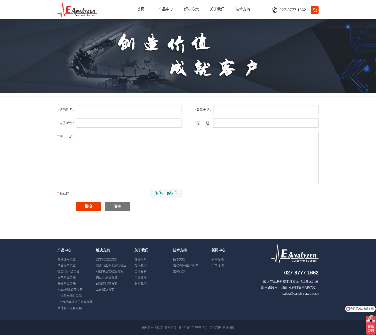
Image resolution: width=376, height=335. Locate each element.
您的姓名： (66, 110)
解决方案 (191, 9)
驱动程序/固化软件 (185, 265)
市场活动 (218, 265)
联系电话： (204, 110)
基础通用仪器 (66, 259)
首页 (140, 9)
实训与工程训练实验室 (111, 265)
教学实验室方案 (106, 259)
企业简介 (140, 259)
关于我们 (217, 9)
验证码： (64, 193)
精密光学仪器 (66, 265)
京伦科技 (228, 327)
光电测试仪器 (66, 277)
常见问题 (179, 271)
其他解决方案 (105, 289)
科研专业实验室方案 (109, 271)
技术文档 (179, 259)
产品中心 (165, 9)
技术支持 (242, 9)
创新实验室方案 (106, 283)
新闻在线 (218, 259)
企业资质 (140, 277)
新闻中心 (218, 250)
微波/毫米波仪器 (68, 271)
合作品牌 (140, 271)
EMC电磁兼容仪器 (69, 289)
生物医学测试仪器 (69, 296)
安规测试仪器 (66, 283)
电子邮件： (66, 123)
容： (66, 136)
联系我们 (140, 283)
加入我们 (140, 265)
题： (203, 123)
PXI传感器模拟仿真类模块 (75, 302)
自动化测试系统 (106, 277)
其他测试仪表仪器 (69, 308)
